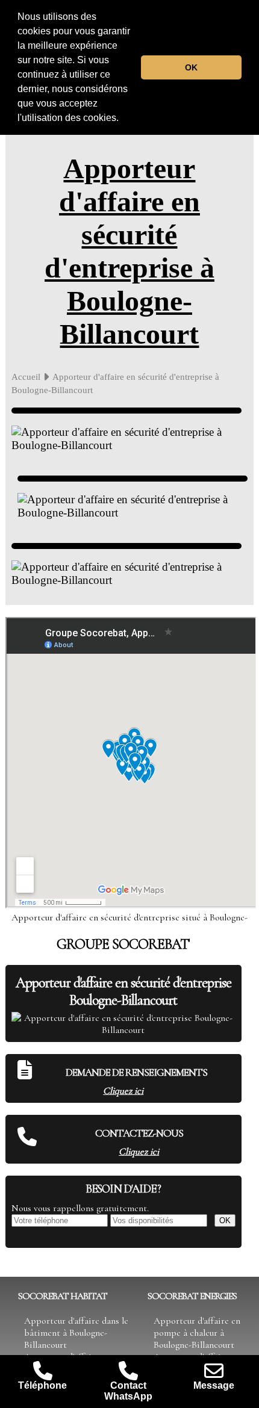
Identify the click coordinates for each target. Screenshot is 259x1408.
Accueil (25, 376)
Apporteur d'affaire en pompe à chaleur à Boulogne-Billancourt (197, 1333)
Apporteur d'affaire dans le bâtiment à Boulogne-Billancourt (76, 1333)
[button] (123, 119)
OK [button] (191, 67)
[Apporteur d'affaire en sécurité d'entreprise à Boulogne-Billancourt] (126, 411)
